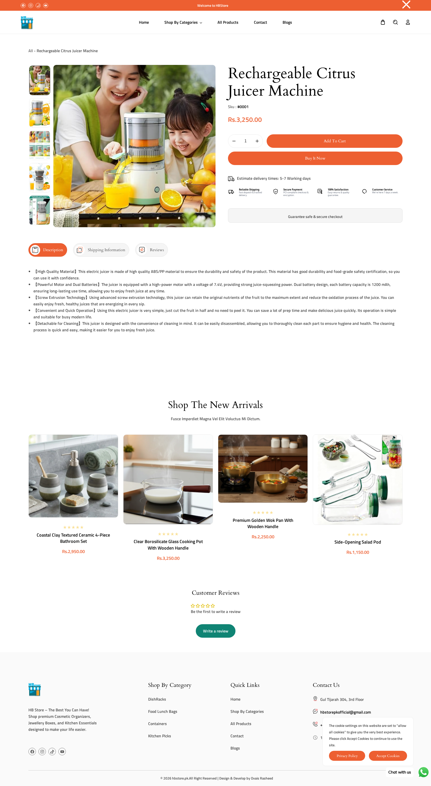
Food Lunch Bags (162, 711)
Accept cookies (388, 756)
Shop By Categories (247, 711)
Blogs (235, 748)
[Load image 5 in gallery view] (39, 210)
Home (235, 699)
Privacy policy (347, 756)
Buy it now (315, 158)
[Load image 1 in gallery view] (39, 80)
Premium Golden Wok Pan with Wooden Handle (263, 523)
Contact (237, 736)
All (30, 51)
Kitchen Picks (159, 736)
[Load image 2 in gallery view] (39, 113)
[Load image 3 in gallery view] (39, 145)
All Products (240, 724)
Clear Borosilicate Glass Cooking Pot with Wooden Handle (168, 544)
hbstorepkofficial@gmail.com (345, 712)
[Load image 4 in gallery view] (39, 178)
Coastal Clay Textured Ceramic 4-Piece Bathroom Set (73, 538)
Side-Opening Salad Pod (357, 542)
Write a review (215, 631)
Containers (157, 724)
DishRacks (157, 699)
